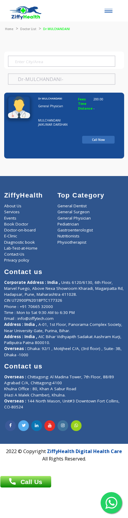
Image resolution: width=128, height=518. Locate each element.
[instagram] (62, 425)
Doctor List (28, 29)
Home (9, 29)
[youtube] (49, 425)
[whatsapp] (76, 425)
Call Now (98, 140)
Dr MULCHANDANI (50, 98)
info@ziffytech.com (36, 318)
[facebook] (10, 425)
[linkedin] (36, 425)
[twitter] (23, 425)
